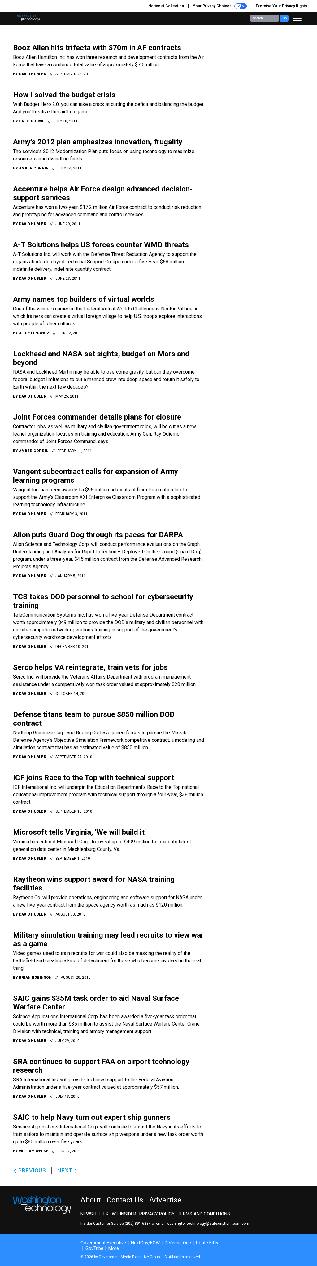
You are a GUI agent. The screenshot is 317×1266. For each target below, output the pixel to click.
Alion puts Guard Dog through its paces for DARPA (98, 534)
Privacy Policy (157, 1214)
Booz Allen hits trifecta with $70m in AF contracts (97, 47)
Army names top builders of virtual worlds (83, 299)
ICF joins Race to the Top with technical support (93, 777)
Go (285, 18)
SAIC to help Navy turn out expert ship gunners (92, 1117)
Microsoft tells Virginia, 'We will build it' (79, 832)
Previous (31, 1170)
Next (65, 1170)
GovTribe (94, 1248)
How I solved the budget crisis (64, 94)
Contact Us (125, 1200)
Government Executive (103, 1243)
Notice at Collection (166, 6)
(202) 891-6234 (138, 1223)
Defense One (178, 1243)
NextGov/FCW (145, 1243)
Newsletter (94, 1214)
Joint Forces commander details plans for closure (97, 417)
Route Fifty (207, 1243)
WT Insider (124, 1214)
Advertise (165, 1200)
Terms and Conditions (204, 1214)
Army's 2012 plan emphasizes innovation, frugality (97, 142)
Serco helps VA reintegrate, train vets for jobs (90, 667)
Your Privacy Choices (212, 6)
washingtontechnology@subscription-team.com (208, 1223)
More (113, 1248)
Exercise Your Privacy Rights (281, 6)
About (90, 1200)
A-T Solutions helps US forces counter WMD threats (101, 244)
